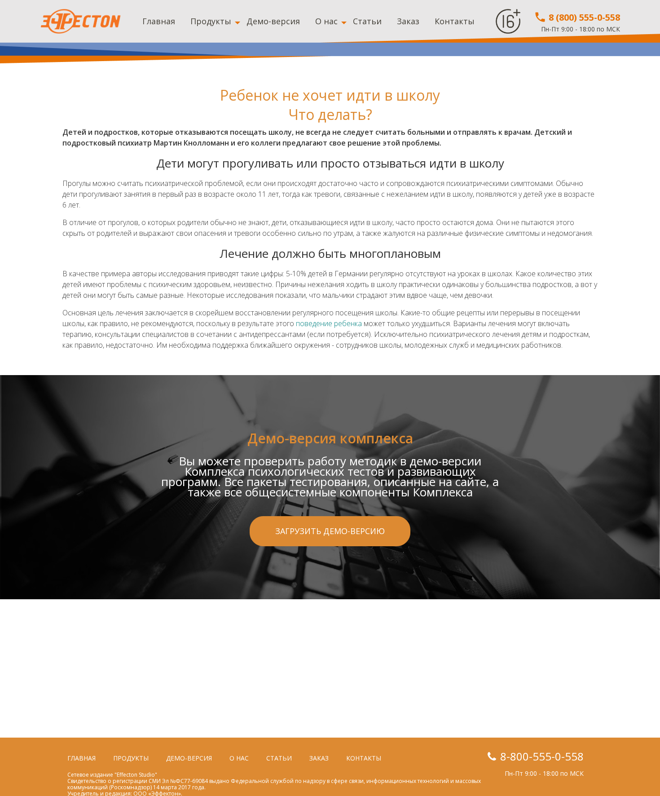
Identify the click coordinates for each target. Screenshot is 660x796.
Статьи (367, 21)
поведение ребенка (329, 323)
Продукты (210, 21)
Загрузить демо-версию (330, 531)
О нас (326, 21)
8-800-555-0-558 (542, 756)
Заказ (408, 21)
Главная (158, 21)
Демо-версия (273, 21)
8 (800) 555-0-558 (583, 17)
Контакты (455, 21)
